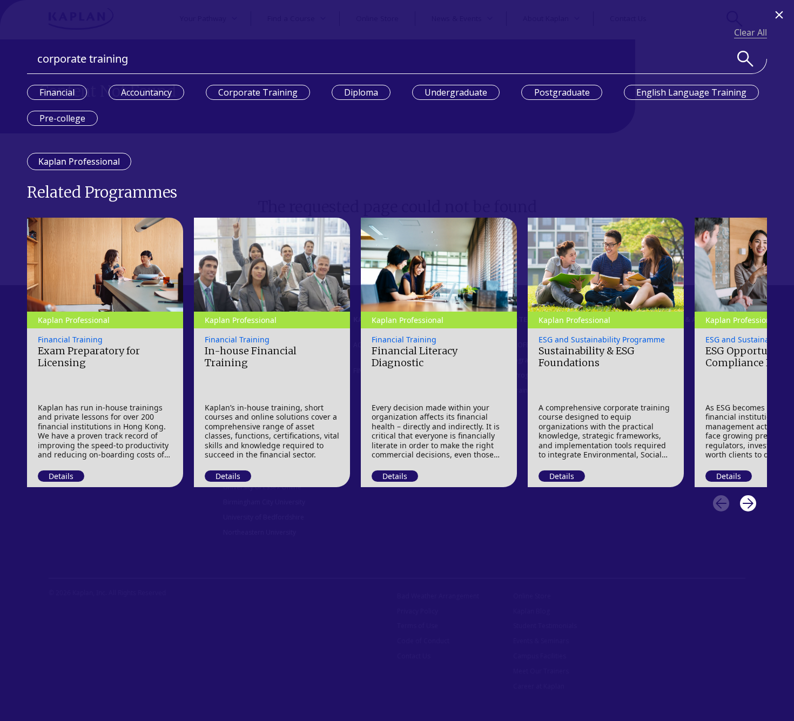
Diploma (361, 92)
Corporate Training (258, 92)
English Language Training (691, 92)
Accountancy (146, 92)
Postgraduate (562, 92)
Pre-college (62, 118)
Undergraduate (456, 92)
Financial (57, 92)
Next (748, 503)
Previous (721, 503)
